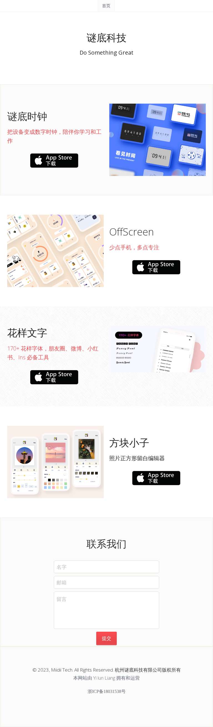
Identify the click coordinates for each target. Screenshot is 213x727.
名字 (62, 567)
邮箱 (62, 582)
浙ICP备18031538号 (107, 691)
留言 (62, 599)
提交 (106, 638)
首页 (106, 5)
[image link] (54, 160)
